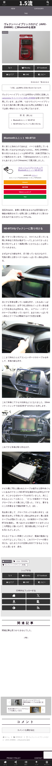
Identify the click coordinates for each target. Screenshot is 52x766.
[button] (42, 74)
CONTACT (38, 758)
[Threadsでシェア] (20, 667)
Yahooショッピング (25, 192)
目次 (23, 115)
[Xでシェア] (8, 661)
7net (25, 197)
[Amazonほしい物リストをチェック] (14, 601)
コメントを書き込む (26, 730)
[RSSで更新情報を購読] (38, 607)
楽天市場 (25, 187)
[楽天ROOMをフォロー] (38, 601)
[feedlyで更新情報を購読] (14, 607)
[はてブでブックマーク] (31, 667)
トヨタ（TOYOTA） (22, 561)
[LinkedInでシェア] (26, 674)
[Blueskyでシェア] (31, 661)
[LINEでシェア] (43, 667)
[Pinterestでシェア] (14, 674)
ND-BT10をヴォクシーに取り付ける (27, 124)
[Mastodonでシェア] (20, 661)
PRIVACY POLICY (13, 758)
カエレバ (34, 175)
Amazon (25, 182)
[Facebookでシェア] (8, 667)
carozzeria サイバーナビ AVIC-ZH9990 (19, 98)
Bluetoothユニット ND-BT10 (24, 120)
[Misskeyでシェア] (43, 661)
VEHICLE (8, 561)
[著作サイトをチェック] (14, 595)
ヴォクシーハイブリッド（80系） (16, 565)
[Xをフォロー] (38, 595)
